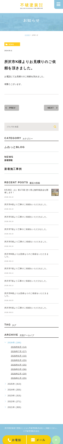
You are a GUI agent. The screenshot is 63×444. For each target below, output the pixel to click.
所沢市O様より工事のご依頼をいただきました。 (26, 242)
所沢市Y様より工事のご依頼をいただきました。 (26, 268)
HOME (27, 35)
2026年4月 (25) (19, 365)
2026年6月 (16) (19, 356)
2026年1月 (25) (19, 378)
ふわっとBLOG (14, 146)
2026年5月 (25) (19, 360)
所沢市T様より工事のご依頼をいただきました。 (26, 229)
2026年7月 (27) (19, 351)
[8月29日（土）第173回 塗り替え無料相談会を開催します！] (55, 192)
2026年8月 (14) (19, 347)
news (11, 44)
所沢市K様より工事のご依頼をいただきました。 (26, 308)
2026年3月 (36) (19, 369)
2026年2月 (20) (19, 373)
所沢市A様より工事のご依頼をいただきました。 (26, 204)
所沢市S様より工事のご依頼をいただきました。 (26, 217)
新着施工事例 (13, 168)
